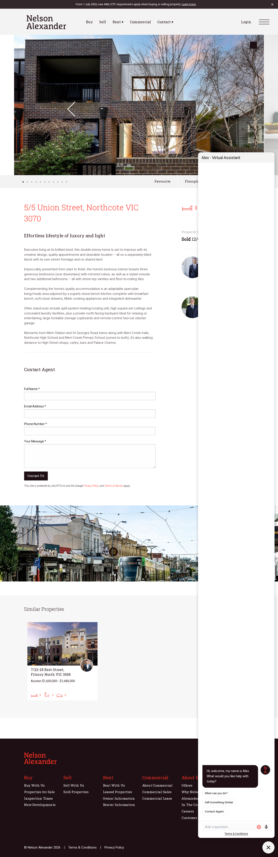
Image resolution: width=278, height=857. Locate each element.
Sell (102, 22)
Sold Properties (76, 792)
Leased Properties (117, 792)
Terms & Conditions (82, 847)
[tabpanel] (139, 105)
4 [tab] (36, 182)
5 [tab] (40, 182)
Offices (187, 785)
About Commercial (157, 785)
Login (246, 22)
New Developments (40, 804)
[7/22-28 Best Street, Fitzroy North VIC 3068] (62, 661)
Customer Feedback (197, 817)
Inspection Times (38, 798)
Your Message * (35, 441)
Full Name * (32, 389)
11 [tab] (66, 182)
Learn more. (189, 4)
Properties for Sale (39, 792)
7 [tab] (49, 182)
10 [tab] (62, 182)
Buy (89, 22)
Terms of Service (114, 485)
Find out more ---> (139, 545)
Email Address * (35, 406)
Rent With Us (114, 785)
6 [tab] (45, 182)
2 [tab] (27, 182)
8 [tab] (53, 182)
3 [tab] (32, 182)
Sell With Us (73, 785)
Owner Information (119, 798)
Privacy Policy (91, 485)
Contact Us (35, 476)
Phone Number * (35, 424)
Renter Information (119, 804)
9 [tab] (58, 182)
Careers (188, 811)
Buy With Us (34, 785)
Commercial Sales (157, 792)
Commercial (140, 22)
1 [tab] (23, 182)
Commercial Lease (157, 798)
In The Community (197, 804)
